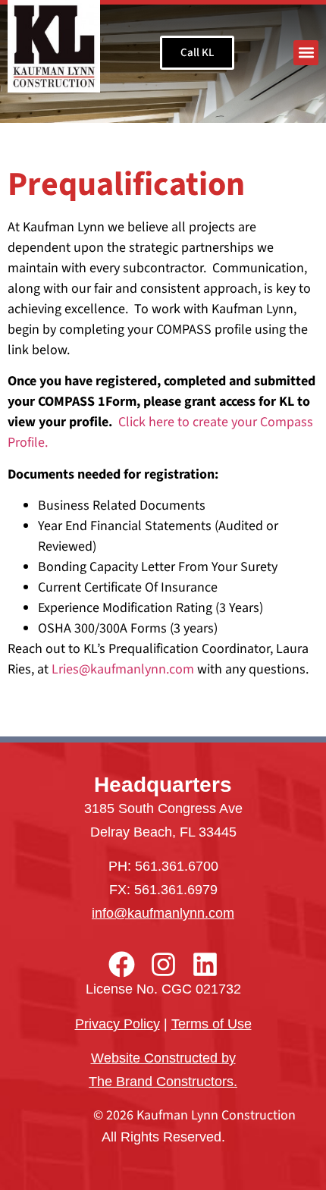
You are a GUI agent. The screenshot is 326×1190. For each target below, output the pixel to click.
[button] (305, 52)
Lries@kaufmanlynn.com (123, 669)
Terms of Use (211, 1023)
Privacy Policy (117, 1023)
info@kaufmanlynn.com (163, 913)
